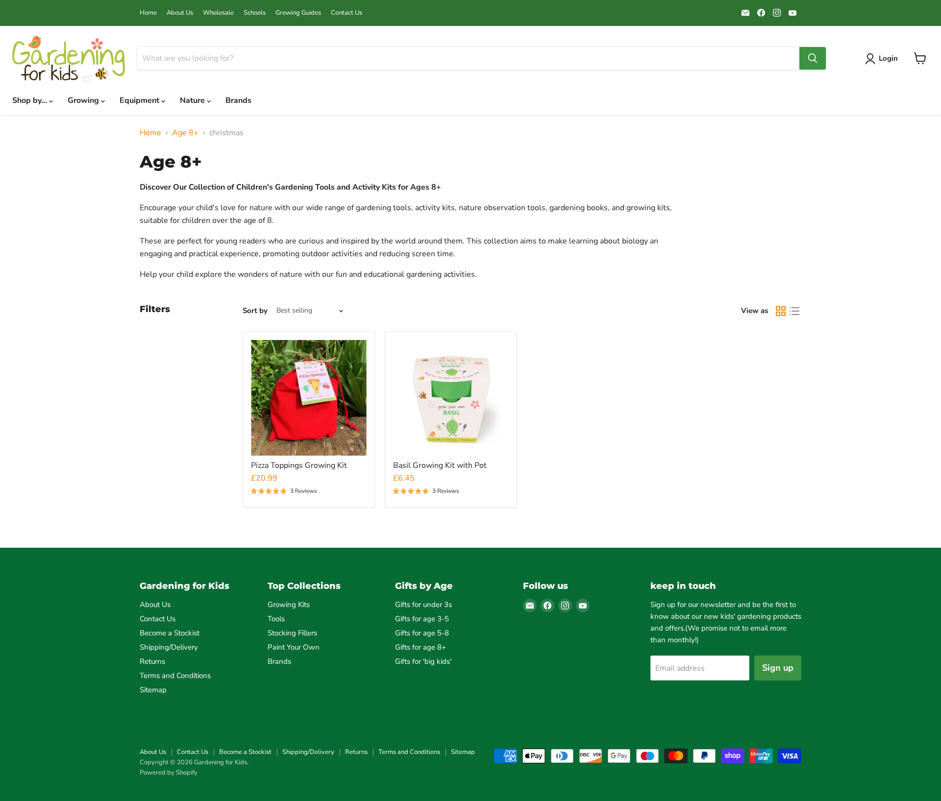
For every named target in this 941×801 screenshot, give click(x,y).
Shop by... (30, 100)
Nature (193, 100)
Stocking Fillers (292, 633)
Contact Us (346, 13)
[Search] (812, 58)
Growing (84, 100)
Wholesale (218, 13)
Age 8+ (185, 132)
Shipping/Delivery (169, 647)
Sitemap (153, 690)
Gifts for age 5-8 (422, 633)
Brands (238, 100)
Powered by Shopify (169, 772)
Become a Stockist (169, 633)
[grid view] (781, 311)
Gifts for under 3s (423, 604)
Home (148, 13)
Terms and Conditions (175, 675)
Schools (255, 13)
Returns (152, 661)
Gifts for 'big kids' (423, 661)
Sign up (777, 668)
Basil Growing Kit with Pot (440, 465)
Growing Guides (298, 13)
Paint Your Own (294, 647)
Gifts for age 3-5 (422, 619)
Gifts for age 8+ (420, 647)
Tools (276, 619)
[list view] (794, 311)
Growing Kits (289, 604)
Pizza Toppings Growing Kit (299, 465)
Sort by (255, 311)
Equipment (140, 100)
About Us (180, 13)
